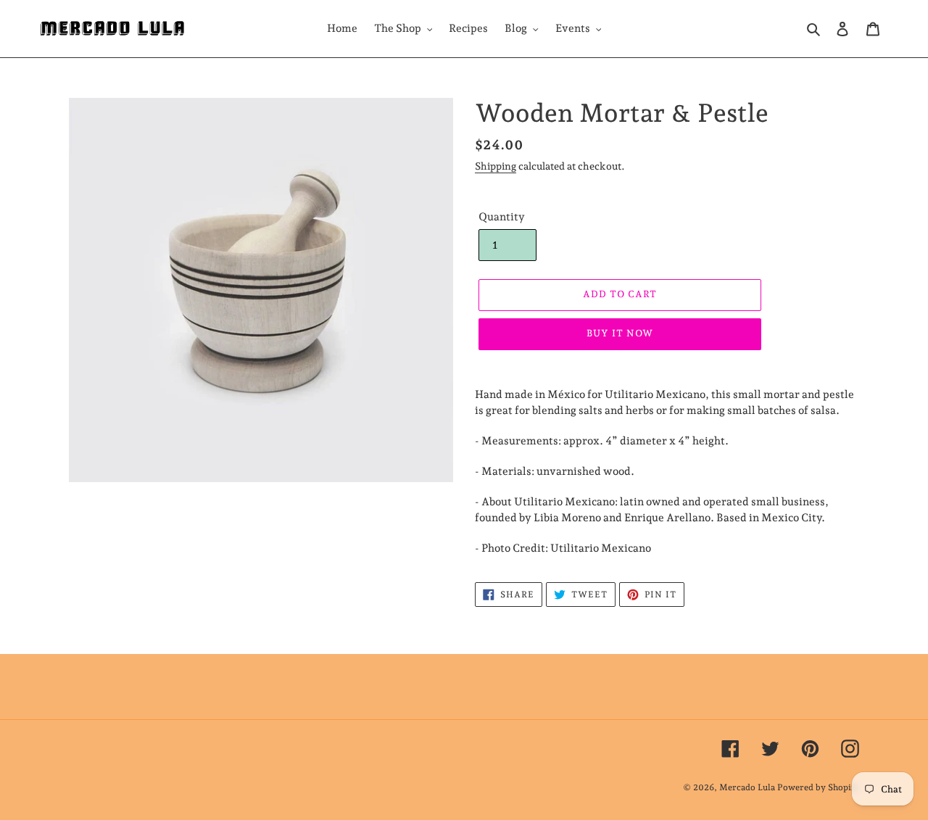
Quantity (501, 216)
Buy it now (620, 333)
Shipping (495, 166)
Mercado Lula (747, 787)
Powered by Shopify (818, 787)
